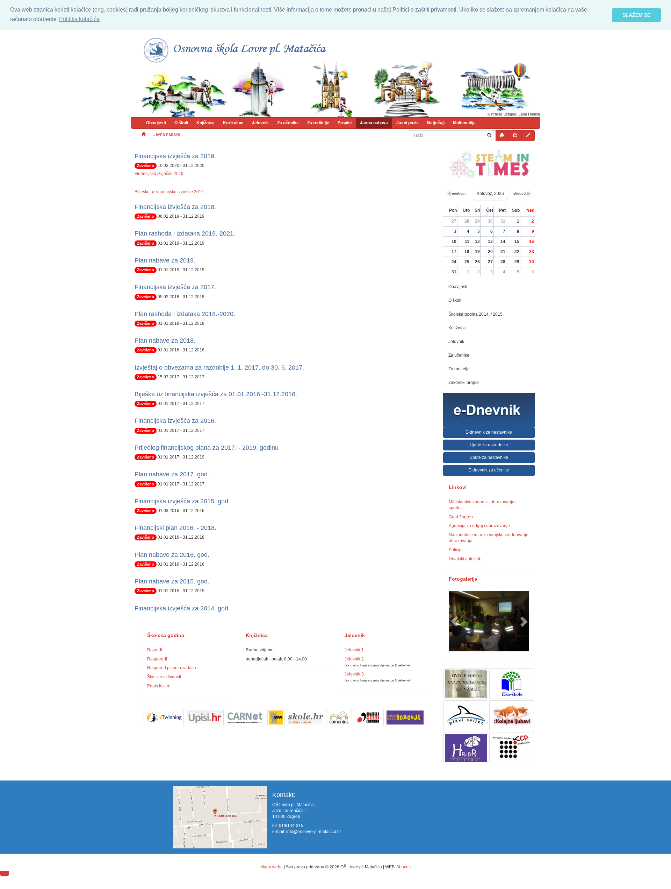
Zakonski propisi (463, 382)
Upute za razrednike (489, 444)
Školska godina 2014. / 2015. (476, 314)
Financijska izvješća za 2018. (175, 206)
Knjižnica (205, 122)
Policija (456, 549)
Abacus (403, 866)
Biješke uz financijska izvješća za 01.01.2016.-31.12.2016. (216, 394)
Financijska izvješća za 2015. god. (182, 501)
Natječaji (436, 122)
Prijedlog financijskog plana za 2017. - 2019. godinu (207, 447)
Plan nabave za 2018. (165, 340)
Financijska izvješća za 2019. (175, 156)
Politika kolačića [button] (79, 19)
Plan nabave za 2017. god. (172, 474)
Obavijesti (156, 122)
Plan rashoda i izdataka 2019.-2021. (185, 233)
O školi (181, 122)
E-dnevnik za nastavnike (489, 432)
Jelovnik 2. (355, 659)
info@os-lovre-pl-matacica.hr (313, 831)
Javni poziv (407, 122)
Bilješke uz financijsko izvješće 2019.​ (170, 191)
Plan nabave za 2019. (165, 260)
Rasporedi (157, 659)
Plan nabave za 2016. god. (172, 554)
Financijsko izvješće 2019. (160, 173)
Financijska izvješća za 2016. (175, 420)
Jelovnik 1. (355, 650)
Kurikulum (233, 122)
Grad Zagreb (461, 516)
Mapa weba (271, 866)
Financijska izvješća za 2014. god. (182, 608)
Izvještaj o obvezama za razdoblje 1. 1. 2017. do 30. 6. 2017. (219, 367)
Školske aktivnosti (164, 676)
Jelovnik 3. (355, 674)
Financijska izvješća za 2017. (175, 287)
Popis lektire (159, 686)
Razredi (154, 650)
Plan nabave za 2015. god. (172, 581)
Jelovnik (260, 122)
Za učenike (288, 122)
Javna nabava (374, 122)
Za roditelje (318, 122)
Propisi (345, 122)
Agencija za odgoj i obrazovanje (479, 525)
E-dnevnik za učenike (488, 470)
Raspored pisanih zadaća (171, 667)
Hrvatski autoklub (465, 558)
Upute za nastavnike (488, 457)
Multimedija (464, 122)
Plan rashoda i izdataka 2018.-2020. (185, 313)
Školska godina (165, 635)
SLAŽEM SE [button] (636, 15)
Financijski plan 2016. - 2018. (175, 527)
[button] (455, 621)
